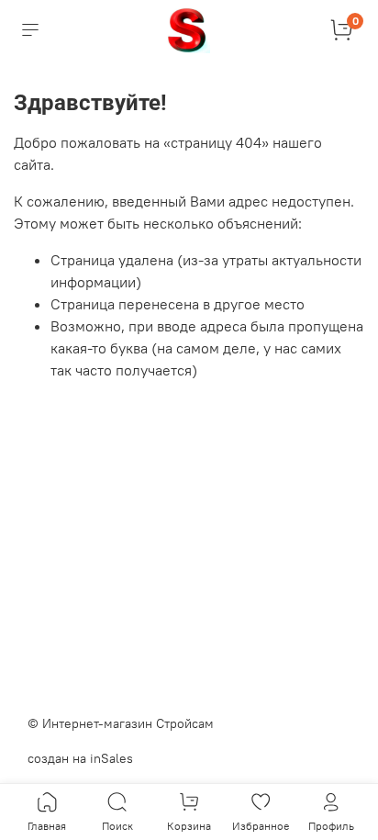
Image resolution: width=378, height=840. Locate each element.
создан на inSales (80, 758)
